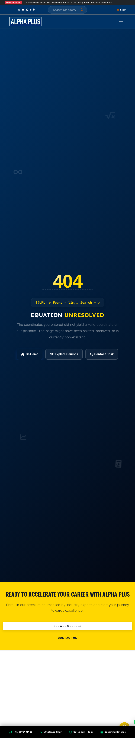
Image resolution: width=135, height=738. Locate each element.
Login (123, 10)
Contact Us (67, 637)
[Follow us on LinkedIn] (34, 10)
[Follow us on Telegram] (27, 10)
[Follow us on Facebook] (30, 10)
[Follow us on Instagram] (19, 10)
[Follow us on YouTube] (23, 10)
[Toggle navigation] (121, 21)
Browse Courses (68, 625)
